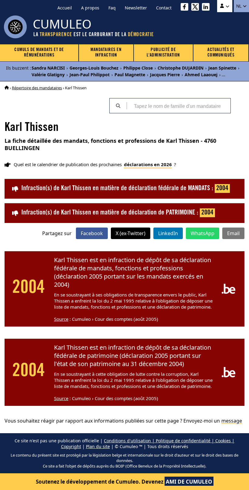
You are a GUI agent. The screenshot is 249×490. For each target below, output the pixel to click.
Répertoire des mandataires (37, 88)
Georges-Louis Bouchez (94, 68)
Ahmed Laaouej (201, 74)
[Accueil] (7, 88)
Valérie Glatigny (48, 74)
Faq (112, 8)
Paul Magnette (129, 74)
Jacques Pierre (165, 74)
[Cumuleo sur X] (196, 7)
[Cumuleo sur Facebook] (186, 7)
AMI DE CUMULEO (189, 481)
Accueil (64, 8)
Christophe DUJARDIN (180, 68)
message (231, 420)
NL (239, 6)
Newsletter (136, 8)
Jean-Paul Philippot (90, 74)
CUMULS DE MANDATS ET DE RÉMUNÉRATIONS (39, 53)
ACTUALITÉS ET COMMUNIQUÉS (221, 53)
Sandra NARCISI (48, 68)
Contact (164, 8)
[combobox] (178, 106)
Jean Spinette (222, 68)
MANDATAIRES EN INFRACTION (105, 53)
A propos (90, 8)
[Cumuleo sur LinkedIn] (207, 7)
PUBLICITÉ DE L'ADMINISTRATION (163, 53)
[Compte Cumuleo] (224, 6)
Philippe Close (138, 68)
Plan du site (98, 446)
